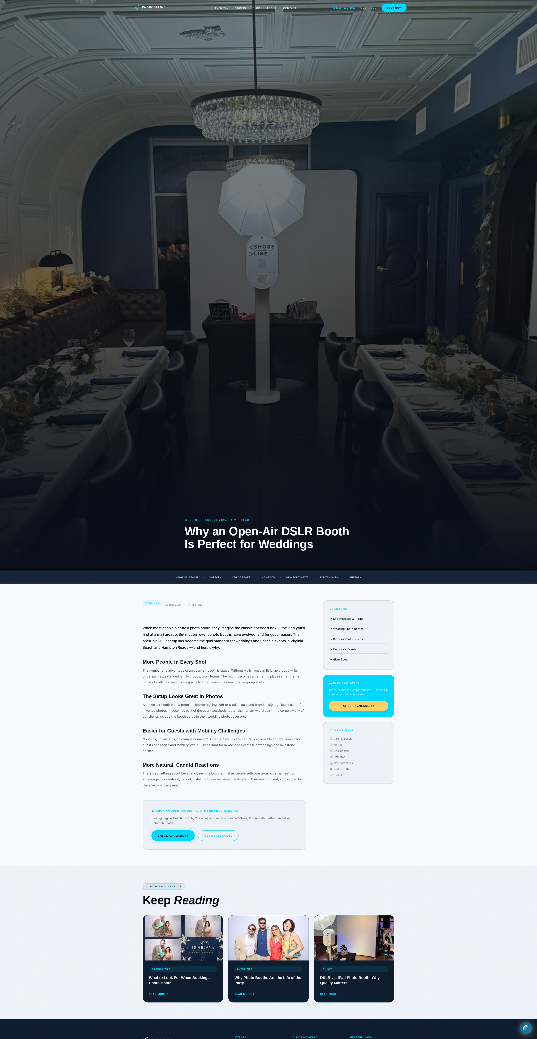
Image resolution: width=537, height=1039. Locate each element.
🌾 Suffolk (336, 775)
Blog (256, 8)
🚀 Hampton (337, 757)
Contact (290, 8)
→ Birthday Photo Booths (346, 639)
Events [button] (220, 8)
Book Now (394, 7)
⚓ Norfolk (336, 744)
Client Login (369, 7)
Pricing (240, 8)
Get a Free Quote (218, 835)
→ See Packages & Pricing (347, 618)
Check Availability (173, 835)
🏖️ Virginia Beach (341, 738)
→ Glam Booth (339, 659)
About (271, 8)
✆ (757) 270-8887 (344, 7)
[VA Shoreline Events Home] (155, 8)
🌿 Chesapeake (339, 750)
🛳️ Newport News (341, 763)
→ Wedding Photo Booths (347, 628)
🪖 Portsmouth (339, 769)
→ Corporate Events (343, 649)
